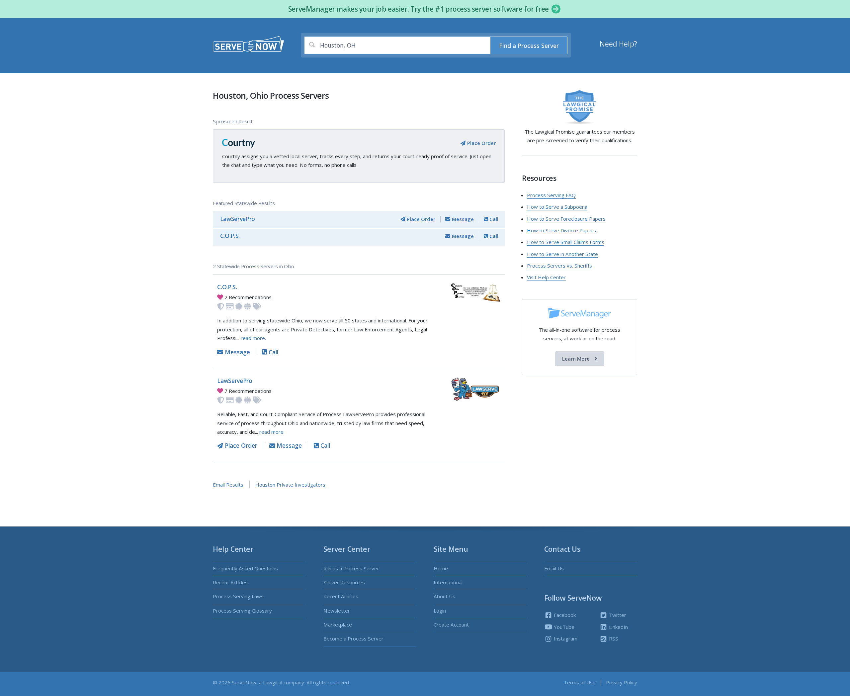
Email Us (554, 568)
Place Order (480, 143)
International (448, 582)
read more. (253, 338)
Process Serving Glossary (242, 610)
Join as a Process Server (351, 568)
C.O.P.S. (230, 236)
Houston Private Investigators (290, 484)
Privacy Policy (621, 682)
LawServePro (237, 219)
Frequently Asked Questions (245, 568)
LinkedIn (618, 627)
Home (441, 568)
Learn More (576, 358)
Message (462, 219)
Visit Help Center (546, 277)
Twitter (617, 615)
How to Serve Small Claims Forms (565, 242)
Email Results (228, 484)
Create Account (451, 624)
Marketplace (337, 624)
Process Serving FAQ (551, 195)
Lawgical (272, 682)
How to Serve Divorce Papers (561, 230)
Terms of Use (580, 682)
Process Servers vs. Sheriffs (559, 265)
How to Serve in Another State (562, 254)
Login (440, 610)
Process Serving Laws (238, 596)
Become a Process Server (353, 638)
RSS (613, 638)
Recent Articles (230, 582)
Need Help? (618, 44)
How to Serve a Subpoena (557, 206)
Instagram (564, 638)
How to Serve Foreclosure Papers (566, 218)
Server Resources (344, 582)
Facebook (564, 615)
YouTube (563, 627)
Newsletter (336, 610)
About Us (444, 596)
